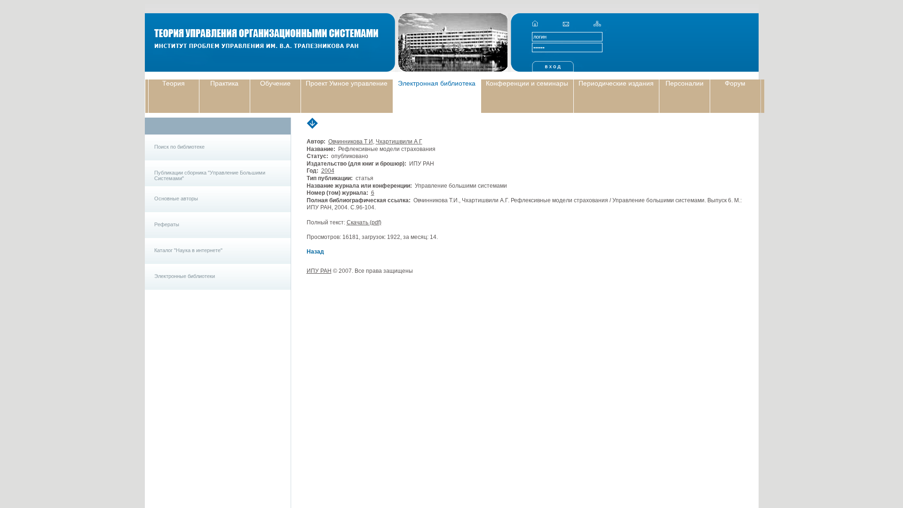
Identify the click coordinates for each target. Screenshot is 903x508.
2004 (327, 170)
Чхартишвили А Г (399, 141)
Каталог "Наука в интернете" (188, 250)
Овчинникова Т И (350, 141)
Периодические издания (616, 83)
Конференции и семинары (527, 83)
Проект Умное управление (347, 83)
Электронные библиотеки (184, 276)
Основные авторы (176, 198)
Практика (224, 83)
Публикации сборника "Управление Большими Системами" (209, 175)
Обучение (275, 83)
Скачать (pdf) (364, 222)
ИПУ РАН (319, 271)
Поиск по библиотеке (179, 147)
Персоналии (684, 83)
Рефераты (166, 224)
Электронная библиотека (436, 83)
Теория (173, 83)
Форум (735, 83)
